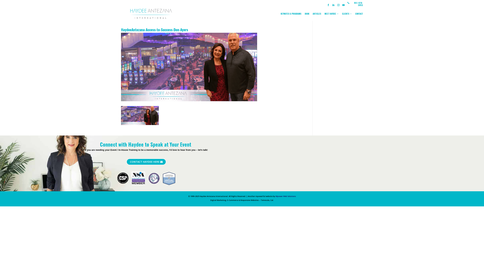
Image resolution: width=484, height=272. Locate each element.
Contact (359, 14)
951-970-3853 (358, 4)
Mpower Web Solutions (286, 196)
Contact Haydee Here (144, 161)
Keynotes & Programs (291, 14)
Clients (345, 14)
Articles (317, 14)
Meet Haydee (330, 14)
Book (307, 14)
